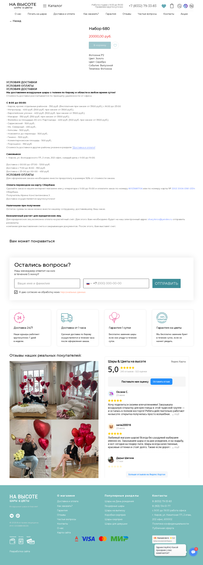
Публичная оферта (163, 528)
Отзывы (127, 13)
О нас (18, 13)
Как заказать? (91, 13)
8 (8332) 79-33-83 (162, 501)
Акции (184, 13)
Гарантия (111, 13)
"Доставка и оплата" (83, 147)
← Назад (15, 20)
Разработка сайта (20, 551)
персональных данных (72, 292)
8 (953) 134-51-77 (161, 506)
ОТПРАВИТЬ (166, 283)
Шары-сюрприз (113, 519)
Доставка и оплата (64, 13)
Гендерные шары (114, 506)
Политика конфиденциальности (170, 523)
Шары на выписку (115, 510)
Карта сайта (64, 532)
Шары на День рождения (119, 501)
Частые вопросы (147, 13)
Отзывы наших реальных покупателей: (45, 355)
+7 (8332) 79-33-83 (142, 6)
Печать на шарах (37, 13)
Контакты (168, 13)
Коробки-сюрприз (115, 514)
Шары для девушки (116, 523)
